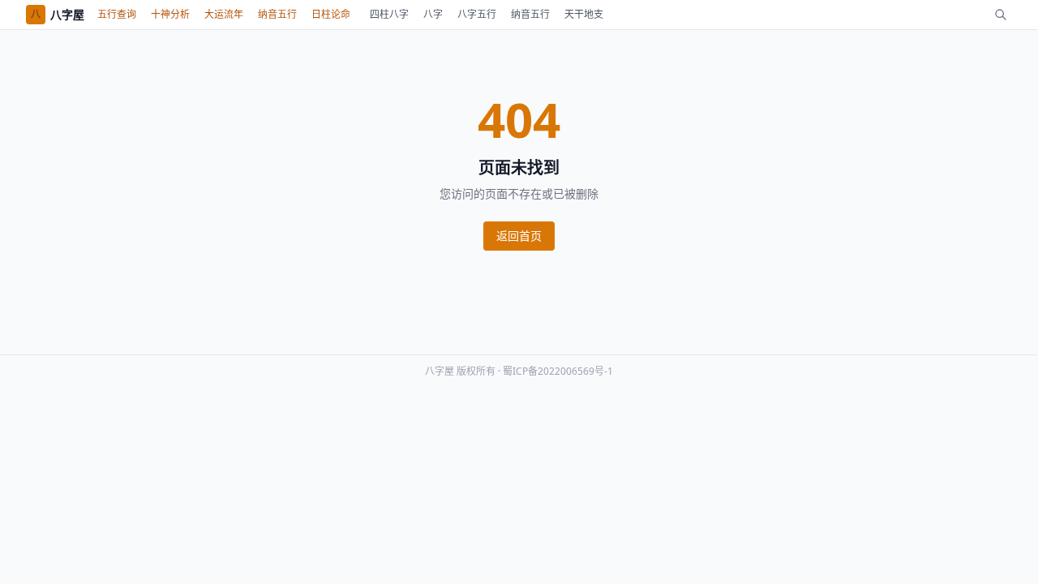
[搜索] (1000, 14)
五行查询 (116, 14)
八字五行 (476, 14)
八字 (433, 14)
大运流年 (223, 14)
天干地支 (583, 14)
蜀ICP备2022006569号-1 (558, 371)
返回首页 (519, 235)
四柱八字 (389, 14)
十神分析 (170, 14)
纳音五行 (277, 14)
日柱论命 (330, 14)
